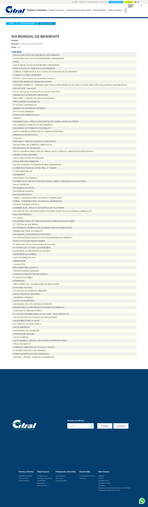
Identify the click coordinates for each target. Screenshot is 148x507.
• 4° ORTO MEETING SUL (22, 171)
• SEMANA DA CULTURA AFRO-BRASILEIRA (30, 95)
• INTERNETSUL (18, 281)
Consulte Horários (42, 476)
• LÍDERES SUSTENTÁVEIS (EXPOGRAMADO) (30, 354)
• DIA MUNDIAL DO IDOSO (23, 188)
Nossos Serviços (60, 476)
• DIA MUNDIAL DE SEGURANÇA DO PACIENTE (31, 234)
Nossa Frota (59, 478)
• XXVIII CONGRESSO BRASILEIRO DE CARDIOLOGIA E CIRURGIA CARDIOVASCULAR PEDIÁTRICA (53, 151)
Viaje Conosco (56, 10)
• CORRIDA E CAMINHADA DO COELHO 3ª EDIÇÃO (33, 347)
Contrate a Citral (23, 478)
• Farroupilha (17, 218)
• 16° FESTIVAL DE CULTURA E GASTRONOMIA (31, 248)
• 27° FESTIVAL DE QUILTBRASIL (25, 224)
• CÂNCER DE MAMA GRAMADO (25, 271)
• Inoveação (17, 138)
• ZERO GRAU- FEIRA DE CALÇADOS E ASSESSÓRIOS (34, 142)
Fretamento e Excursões (78, 10)
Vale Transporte (116, 2)
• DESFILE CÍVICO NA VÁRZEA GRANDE (28, 241)
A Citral (75, 2)
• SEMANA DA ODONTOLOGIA (25, 135)
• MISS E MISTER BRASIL (22, 215)
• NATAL (15, 62)
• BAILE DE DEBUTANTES (22, 195)
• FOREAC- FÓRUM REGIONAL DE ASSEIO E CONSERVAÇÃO (37, 198)
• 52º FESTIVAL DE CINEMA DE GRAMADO (29, 291)
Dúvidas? (101, 478)
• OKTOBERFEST (18, 175)
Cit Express (82, 478)
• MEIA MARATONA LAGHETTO (25, 268)
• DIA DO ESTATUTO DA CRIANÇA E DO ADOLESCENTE (34, 317)
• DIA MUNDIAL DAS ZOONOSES (25, 331)
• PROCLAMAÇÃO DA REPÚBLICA (26, 102)
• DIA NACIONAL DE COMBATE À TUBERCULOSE (32, 145)
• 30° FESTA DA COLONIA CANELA (26, 324)
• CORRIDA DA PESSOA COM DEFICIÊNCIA (29, 274)
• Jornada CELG (18, 264)
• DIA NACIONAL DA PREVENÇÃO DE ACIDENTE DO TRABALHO (38, 307)
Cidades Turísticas (24, 480)
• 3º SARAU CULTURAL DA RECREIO (26, 75)
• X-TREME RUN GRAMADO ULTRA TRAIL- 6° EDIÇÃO (34, 168)
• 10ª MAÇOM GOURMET (22, 278)
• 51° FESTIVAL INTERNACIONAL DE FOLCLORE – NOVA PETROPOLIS (40, 314)
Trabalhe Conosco (104, 480)
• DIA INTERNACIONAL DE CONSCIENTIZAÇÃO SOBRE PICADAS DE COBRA (43, 221)
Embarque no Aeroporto (44, 478)
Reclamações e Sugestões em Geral (109, 490)
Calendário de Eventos (25, 476)
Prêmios (82, 2)
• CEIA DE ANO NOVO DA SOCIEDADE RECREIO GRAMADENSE (38, 59)
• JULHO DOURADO (20, 337)
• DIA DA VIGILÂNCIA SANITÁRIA (26, 294)
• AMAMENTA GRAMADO (22, 298)
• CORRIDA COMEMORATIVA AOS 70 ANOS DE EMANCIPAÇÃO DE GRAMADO (44, 72)
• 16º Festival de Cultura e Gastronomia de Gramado (33, 244)
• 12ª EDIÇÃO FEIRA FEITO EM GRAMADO (29, 351)
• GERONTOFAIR (19, 261)
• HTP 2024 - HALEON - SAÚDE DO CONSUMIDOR (33, 357)
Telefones (101, 476)
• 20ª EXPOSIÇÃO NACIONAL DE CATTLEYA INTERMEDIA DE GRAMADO (42, 238)
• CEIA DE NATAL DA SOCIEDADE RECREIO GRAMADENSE (36, 65)
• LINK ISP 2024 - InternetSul (24, 88)
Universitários (41, 483)
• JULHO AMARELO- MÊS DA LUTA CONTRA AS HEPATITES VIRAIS (39, 341)
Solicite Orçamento (61, 480)
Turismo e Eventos (37, 10)
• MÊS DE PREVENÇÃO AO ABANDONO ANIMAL (32, 82)
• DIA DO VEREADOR (20, 185)
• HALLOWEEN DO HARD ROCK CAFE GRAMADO (32, 125)
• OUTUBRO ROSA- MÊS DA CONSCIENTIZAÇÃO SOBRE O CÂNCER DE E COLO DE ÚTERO (49, 181)
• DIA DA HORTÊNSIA (21, 327)
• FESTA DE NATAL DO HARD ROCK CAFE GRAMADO (33, 68)
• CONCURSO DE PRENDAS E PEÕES (27, 311)
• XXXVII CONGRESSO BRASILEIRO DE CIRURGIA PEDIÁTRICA (37, 132)
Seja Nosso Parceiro (104, 483)
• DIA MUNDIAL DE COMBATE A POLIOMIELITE (31, 128)
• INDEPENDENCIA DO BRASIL (24, 254)
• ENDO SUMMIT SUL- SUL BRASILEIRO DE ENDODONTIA (35, 284)
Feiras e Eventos (46, 23)
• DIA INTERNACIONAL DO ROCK (25, 321)
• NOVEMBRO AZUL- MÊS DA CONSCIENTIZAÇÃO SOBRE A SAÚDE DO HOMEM (45, 122)
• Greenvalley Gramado (22, 288)
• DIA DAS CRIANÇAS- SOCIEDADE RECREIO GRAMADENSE (37, 165)
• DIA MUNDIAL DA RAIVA (23, 191)
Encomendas (99, 10)
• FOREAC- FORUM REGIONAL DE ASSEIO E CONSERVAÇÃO (37, 201)
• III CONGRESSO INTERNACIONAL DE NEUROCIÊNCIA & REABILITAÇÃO (42, 228)
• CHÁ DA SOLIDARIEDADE (23, 301)
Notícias (103, 2)
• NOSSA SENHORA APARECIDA (25, 161)
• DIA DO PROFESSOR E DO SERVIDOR (27, 158)
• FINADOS (16, 118)
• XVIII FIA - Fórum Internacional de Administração (33, 78)
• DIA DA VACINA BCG (21, 344)
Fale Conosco (92, 2)
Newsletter (101, 485)
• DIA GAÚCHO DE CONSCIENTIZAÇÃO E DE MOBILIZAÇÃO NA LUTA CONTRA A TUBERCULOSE (52, 211)
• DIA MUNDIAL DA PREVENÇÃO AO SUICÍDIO (31, 251)
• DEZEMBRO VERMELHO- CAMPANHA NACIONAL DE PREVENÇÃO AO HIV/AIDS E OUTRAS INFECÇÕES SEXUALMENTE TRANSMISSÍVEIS (69, 85)
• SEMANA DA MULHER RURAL (24, 155)
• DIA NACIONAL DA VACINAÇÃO (26, 148)
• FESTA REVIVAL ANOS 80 (23, 334)
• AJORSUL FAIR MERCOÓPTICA (25, 205)
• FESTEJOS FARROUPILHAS (23, 258)
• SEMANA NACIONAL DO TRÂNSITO (27, 231)
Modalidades (41, 480)
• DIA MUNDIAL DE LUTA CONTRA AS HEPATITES (32, 304)
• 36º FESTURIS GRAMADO (23, 112)
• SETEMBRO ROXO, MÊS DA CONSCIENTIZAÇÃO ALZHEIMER (38, 208)
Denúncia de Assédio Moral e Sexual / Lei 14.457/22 (113, 488)
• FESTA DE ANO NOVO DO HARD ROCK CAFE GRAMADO (36, 55)
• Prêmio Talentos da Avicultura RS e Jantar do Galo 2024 (36, 92)
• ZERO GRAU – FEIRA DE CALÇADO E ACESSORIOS (33, 98)
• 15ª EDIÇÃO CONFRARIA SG (24, 105)
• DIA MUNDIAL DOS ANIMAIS (24, 178)
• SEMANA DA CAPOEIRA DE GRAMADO (28, 108)
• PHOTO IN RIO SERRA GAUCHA (25, 115)
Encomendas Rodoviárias (87, 476)
